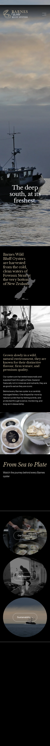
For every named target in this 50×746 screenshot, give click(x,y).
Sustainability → (25, 617)
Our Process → (25, 576)
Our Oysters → (25, 535)
